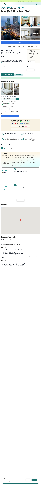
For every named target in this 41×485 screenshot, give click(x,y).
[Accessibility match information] (11, 98)
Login (39, 3)
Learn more (20, 481)
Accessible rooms (7, 74)
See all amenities (30, 69)
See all (12, 113)
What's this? (15, 149)
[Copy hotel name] (30, 11)
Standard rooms (18, 74)
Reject (28, 479)
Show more (3, 62)
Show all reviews (20, 200)
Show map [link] (12, 14)
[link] (11, 46)
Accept (34, 479)
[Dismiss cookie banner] (37, 478)
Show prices (10, 115)
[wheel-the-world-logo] (6, 4)
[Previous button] (3, 46)
